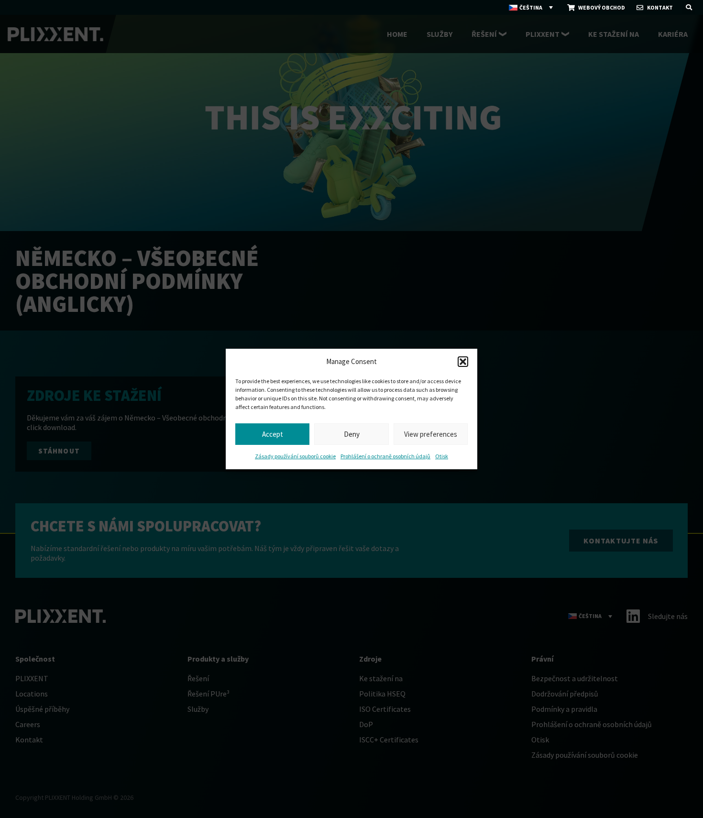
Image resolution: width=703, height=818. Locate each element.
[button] (463, 361)
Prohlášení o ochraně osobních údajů (385, 456)
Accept (272, 434)
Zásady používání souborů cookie (295, 456)
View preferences (430, 434)
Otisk (441, 456)
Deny (352, 434)
